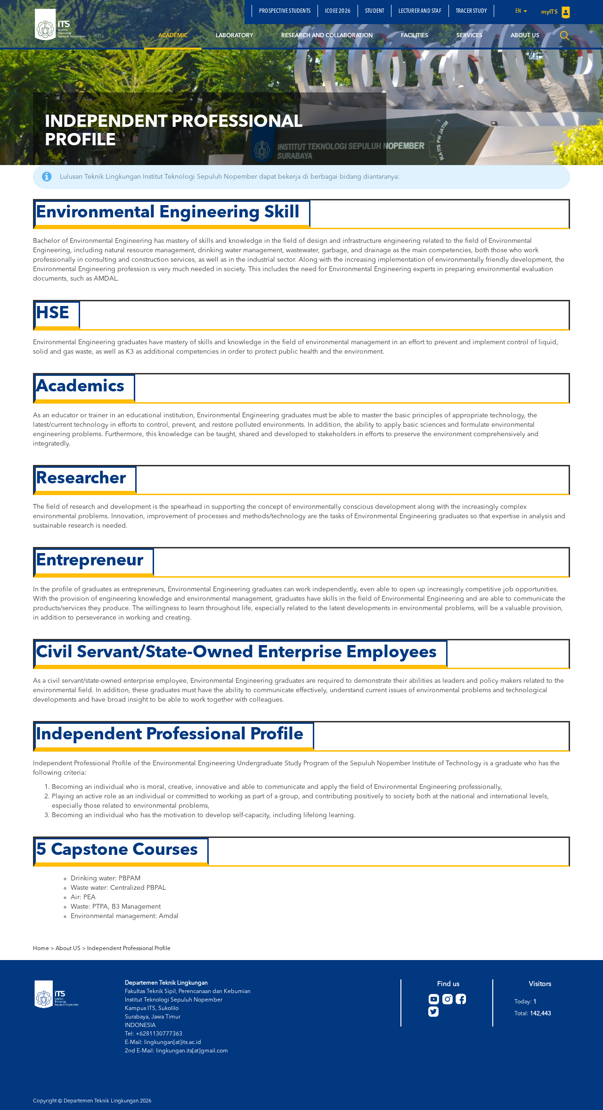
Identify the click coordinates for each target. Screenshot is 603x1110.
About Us (525, 36)
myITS (550, 12)
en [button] (518, 11)
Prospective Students (284, 11)
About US (68, 949)
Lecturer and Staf (420, 11)
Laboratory (234, 36)
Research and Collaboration (327, 36)
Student (374, 11)
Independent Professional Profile (129, 949)
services (469, 36)
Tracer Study (471, 11)
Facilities (414, 36)
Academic (172, 36)
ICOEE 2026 (337, 11)
